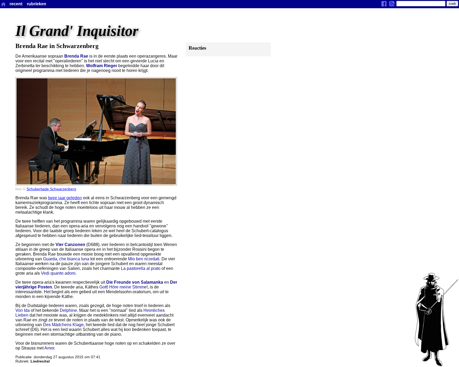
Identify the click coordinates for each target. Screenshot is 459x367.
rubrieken (36, 4)
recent (16, 4)
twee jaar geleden (65, 198)
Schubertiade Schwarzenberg (51, 189)
